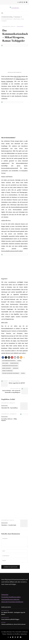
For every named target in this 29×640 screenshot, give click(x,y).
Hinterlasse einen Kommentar (14, 72)
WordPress (17, 634)
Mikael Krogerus (20, 79)
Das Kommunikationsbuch (8, 360)
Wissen (23, 373)
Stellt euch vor (5, 610)
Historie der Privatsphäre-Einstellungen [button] (12, 601)
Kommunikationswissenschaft (10, 365)
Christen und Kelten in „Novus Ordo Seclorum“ (13, 624)
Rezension (15, 368)
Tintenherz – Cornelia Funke (8, 525)
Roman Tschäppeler (7, 81)
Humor (19, 360)
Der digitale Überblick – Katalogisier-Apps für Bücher (13, 613)
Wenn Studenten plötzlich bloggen (10, 619)
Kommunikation (14, 363)
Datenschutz (4, 594)
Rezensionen (20, 26)
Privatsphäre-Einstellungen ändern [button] (11, 597)
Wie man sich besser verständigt (10, 373)
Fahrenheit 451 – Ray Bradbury (9, 408)
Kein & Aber (17, 76)
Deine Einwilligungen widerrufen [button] (10, 599)
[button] (3, 357)
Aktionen (3, 622)
